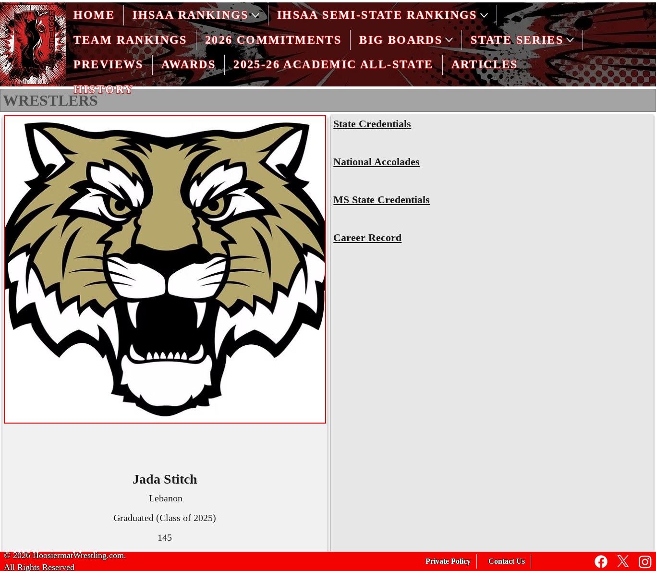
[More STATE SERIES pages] (570, 40)
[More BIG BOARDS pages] (449, 40)
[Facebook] (601, 561)
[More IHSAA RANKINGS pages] (255, 15)
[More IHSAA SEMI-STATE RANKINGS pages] (484, 15)
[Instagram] (645, 561)
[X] (623, 561)
